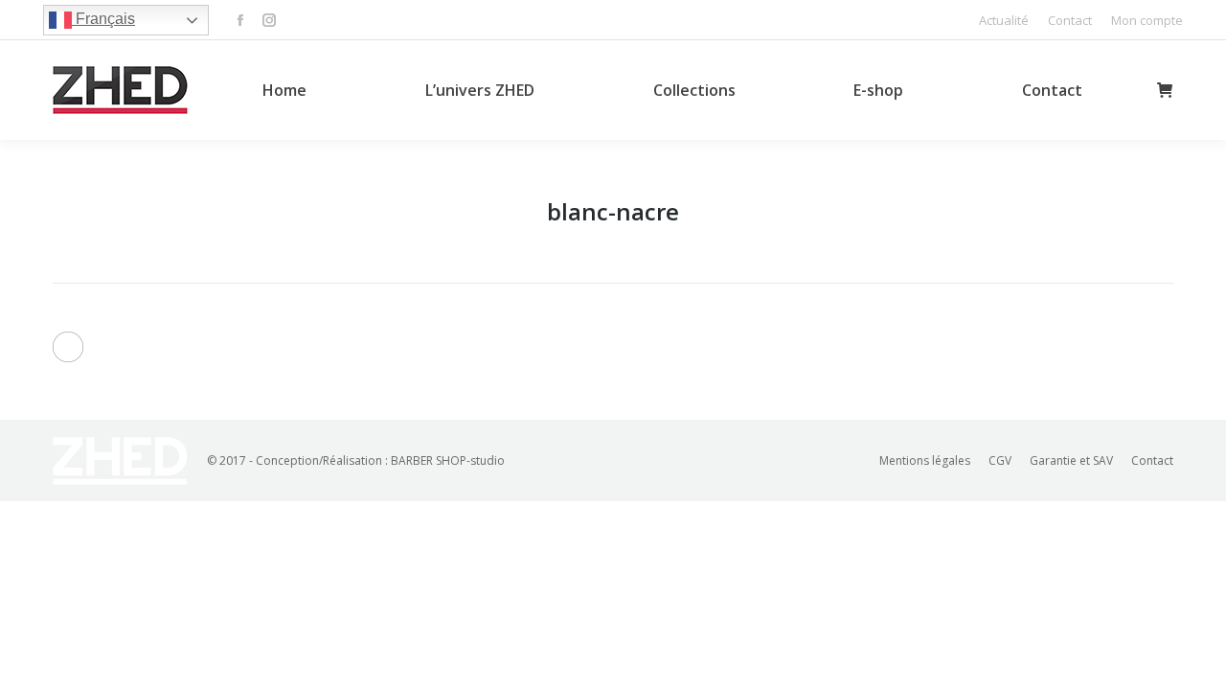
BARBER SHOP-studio (448, 460)
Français (103, 19)
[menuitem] (1004, 21)
